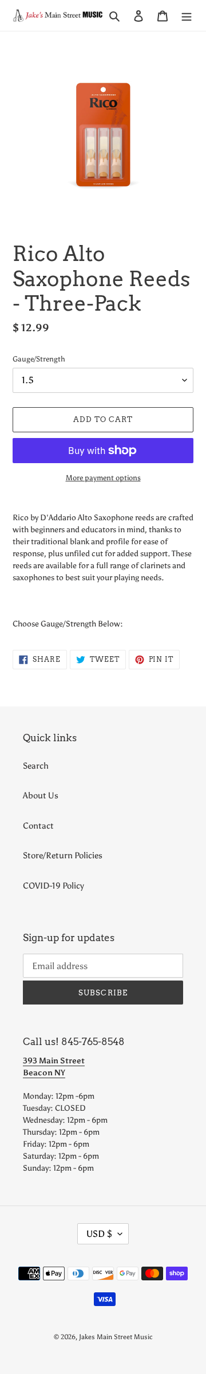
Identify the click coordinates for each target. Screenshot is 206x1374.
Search (36, 766)
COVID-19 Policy (53, 886)
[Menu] (187, 15)
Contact (38, 826)
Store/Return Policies (62, 855)
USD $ (99, 1233)
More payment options (103, 477)
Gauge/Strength (39, 359)
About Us (40, 795)
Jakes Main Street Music (116, 1337)
